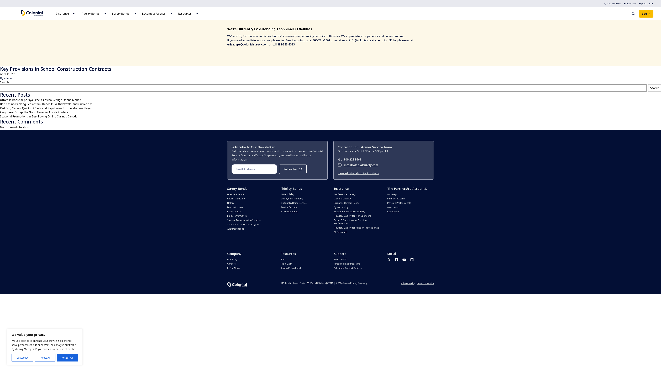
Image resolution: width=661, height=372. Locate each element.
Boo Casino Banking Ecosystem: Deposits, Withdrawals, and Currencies (46, 104)
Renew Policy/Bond (291, 268)
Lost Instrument (235, 207)
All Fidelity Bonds (289, 211)
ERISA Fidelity (287, 194)
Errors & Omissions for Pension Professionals (350, 222)
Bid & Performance (237, 215)
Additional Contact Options (348, 268)
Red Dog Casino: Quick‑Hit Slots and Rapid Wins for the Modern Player (46, 108)
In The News (233, 268)
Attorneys (392, 194)
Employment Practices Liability (349, 211)
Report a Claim (646, 3)
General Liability (342, 198)
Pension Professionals (399, 202)
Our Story (232, 259)
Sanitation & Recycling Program (243, 224)
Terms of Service (425, 283)
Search (4, 82)
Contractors (393, 211)
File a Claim (286, 263)
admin (8, 78)
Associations (394, 207)
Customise (23, 357)
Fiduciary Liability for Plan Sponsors (352, 215)
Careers (231, 263)
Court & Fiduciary (236, 198)
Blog (283, 259)
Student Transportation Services (244, 220)
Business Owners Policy (346, 202)
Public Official (234, 211)
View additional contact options (358, 173)
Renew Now (630, 3)
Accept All (67, 357)
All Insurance (340, 232)
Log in (646, 14)
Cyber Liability (341, 207)
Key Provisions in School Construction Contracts (55, 69)
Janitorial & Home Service (294, 202)
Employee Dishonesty (292, 198)
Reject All (45, 357)
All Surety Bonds (235, 228)
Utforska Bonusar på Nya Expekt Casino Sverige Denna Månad (40, 100)
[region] (45, 347)
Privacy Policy (408, 283)
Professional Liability (345, 194)
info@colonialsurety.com (361, 165)
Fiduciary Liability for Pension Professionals (356, 227)
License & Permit (235, 194)
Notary (230, 202)
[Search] (635, 14)
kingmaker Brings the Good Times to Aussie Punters (34, 112)
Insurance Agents (396, 198)
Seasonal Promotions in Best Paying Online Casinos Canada (38, 116)
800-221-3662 (614, 3)
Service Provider (289, 207)
